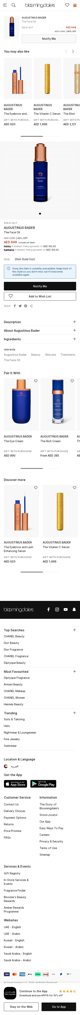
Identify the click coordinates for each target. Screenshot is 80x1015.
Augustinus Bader (13, 107)
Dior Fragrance (13, 649)
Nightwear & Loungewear (20, 732)
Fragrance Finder (15, 890)
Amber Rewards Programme (14, 909)
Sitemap (45, 854)
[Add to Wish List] (35, 381)
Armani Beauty (13, 684)
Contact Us (11, 804)
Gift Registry (12, 873)
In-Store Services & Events (16, 881)
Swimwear (10, 745)
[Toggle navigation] (5, 5)
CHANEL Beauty (14, 636)
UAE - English (12, 927)
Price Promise (12, 830)
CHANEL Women (14, 697)
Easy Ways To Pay (51, 828)
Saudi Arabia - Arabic (17, 960)
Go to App (59, 1006)
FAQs (7, 837)
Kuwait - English (14, 940)
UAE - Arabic (12, 933)
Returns (9, 824)
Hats (7, 726)
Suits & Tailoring (14, 719)
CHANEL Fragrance (16, 656)
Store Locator (49, 815)
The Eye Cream (13, 441)
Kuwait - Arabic (14, 947)
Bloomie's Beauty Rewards (15, 899)
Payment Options (15, 817)
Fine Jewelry (12, 739)
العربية (14, 766)
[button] (73, 51)
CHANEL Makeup (14, 691)
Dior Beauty (11, 643)
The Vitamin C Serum (47, 113)
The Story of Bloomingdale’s (49, 806)
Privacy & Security (51, 841)
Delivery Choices (14, 811)
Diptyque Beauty (15, 662)
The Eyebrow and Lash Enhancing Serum (15, 114)
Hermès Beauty (13, 704)
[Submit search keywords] (14, 5)
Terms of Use (48, 848)
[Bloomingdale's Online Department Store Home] (40, 5)
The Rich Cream (50, 441)
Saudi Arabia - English (18, 953)
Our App (45, 821)
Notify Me (49, 38)
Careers (45, 834)
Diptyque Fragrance (17, 677)
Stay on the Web (21, 1006)
